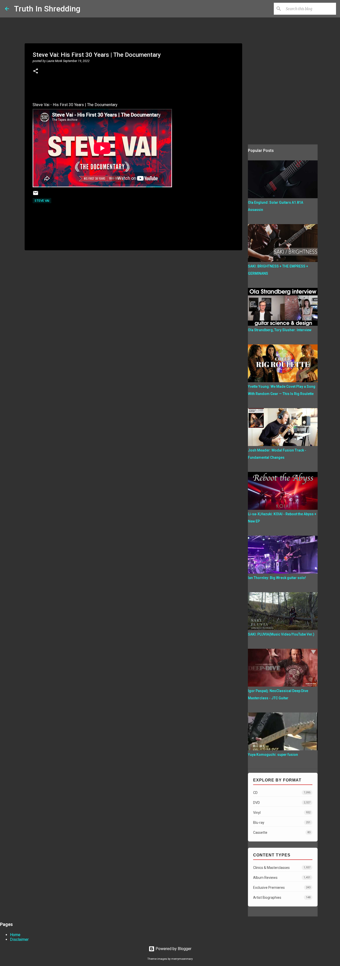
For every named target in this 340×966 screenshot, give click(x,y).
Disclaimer (19, 939)
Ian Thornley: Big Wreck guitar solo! (277, 578)
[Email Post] (36, 194)
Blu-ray (281, 823)
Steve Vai (42, 200)
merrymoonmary (182, 959)
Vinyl (281, 813)
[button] (36, 71)
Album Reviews (281, 878)
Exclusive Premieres (281, 888)
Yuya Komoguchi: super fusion (273, 755)
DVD (281, 803)
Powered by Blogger (173, 948)
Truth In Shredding (47, 8)
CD (281, 793)
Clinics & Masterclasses (281, 868)
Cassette (281, 833)
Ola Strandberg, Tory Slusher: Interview (279, 330)
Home (15, 934)
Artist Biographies (281, 898)
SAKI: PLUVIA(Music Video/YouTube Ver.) (281, 634)
